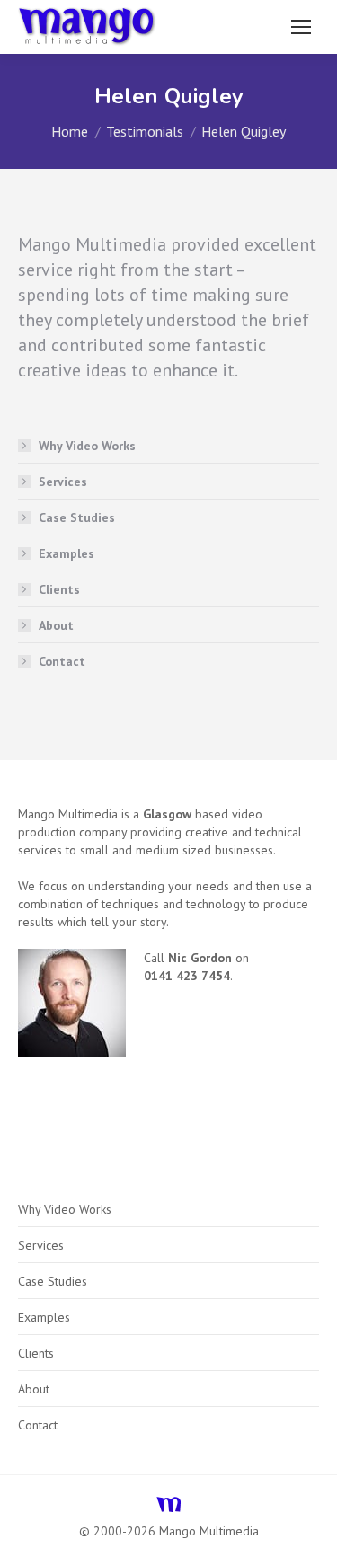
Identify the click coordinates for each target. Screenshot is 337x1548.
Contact (62, 661)
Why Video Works (87, 446)
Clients (59, 589)
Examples (66, 553)
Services (63, 481)
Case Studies (77, 517)
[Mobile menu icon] (301, 27)
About (56, 625)
